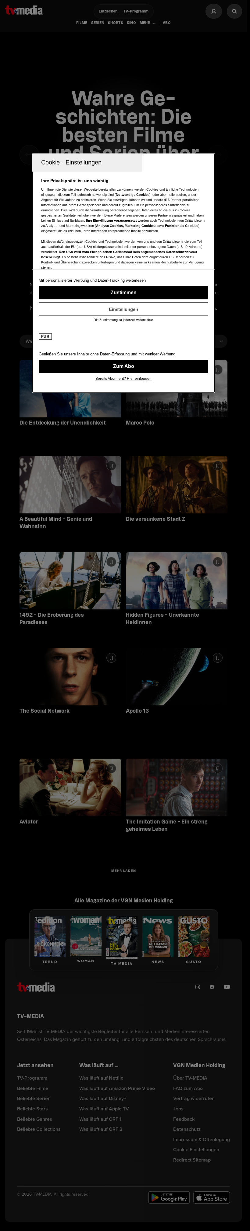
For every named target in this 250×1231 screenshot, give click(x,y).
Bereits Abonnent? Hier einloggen (123, 378)
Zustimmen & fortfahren (123, 292)
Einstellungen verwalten (123, 309)
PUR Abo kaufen (123, 366)
